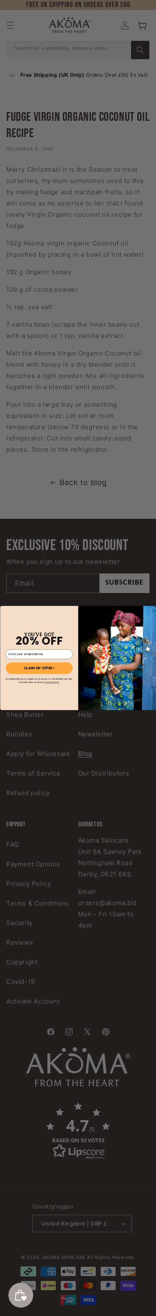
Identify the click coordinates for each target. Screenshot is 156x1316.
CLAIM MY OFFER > (38, 668)
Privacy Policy (51, 682)
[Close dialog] (153, 611)
